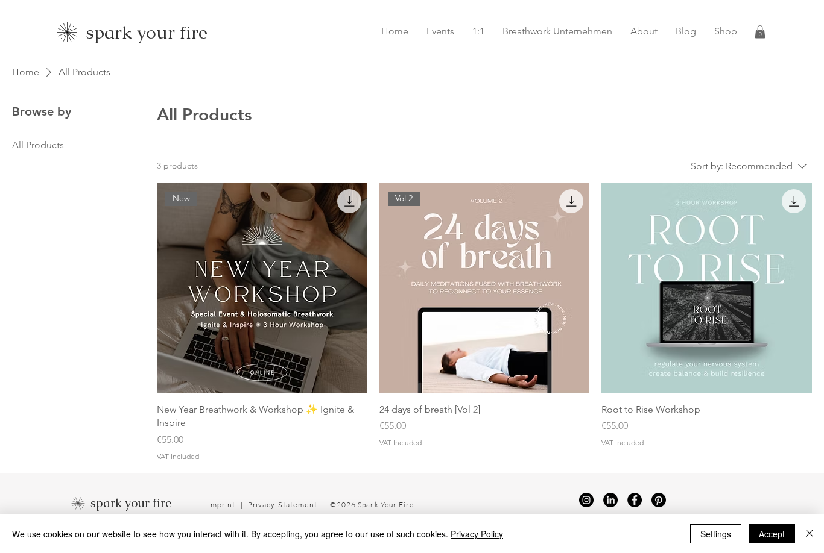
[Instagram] (586, 500)
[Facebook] (634, 500)
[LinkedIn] (610, 500)
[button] (760, 32)
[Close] (809, 533)
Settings (715, 534)
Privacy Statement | (289, 504)
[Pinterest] (658, 500)
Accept (772, 534)
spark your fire (130, 503)
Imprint (223, 504)
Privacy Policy (477, 534)
